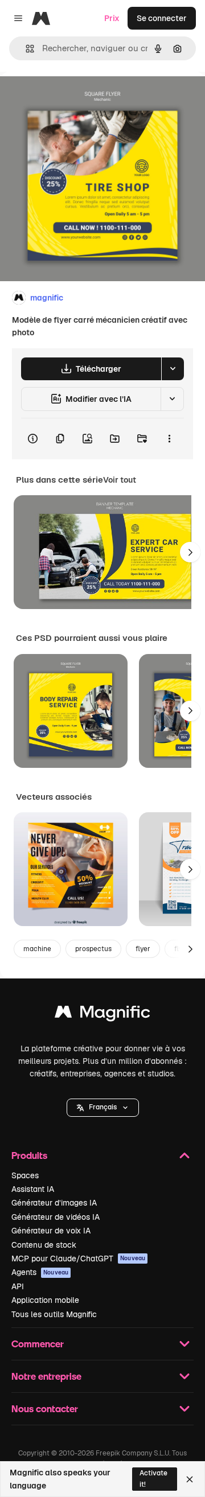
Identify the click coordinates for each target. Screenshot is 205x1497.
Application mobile (45, 1300)
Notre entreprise (46, 1376)
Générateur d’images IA (54, 1203)
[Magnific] (102, 1014)
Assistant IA (32, 1189)
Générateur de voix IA (51, 1230)
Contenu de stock (43, 1245)
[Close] (189, 1479)
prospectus (93, 948)
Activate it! (153, 1478)
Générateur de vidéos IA (55, 1217)
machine (37, 948)
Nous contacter (44, 1408)
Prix (112, 18)
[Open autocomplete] (25, 48)
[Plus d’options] (169, 438)
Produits (29, 1155)
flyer (143, 948)
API (17, 1286)
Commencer (37, 1344)
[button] (103, 1108)
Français (103, 1107)
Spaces (25, 1175)
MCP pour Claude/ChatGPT (78, 1258)
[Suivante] (190, 552)
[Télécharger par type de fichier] (172, 368)
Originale (75, 97)
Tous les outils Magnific (54, 1314)
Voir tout (119, 480)
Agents (39, 1272)
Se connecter (162, 18)
